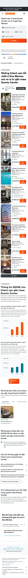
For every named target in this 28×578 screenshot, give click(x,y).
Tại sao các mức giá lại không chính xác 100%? (13, 573)
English (16, 9)
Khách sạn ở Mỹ (19, 548)
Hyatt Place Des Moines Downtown (19, 207)
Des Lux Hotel (16, 241)
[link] (14, 381)
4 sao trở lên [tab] (5, 401)
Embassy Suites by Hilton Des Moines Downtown (17, 114)
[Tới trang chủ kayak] (10, 13)
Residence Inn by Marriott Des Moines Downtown (18, 258)
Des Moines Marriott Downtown (18, 152)
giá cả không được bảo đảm (8, 562)
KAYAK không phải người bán (10, 567)
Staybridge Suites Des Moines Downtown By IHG (18, 96)
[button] (26, 9)
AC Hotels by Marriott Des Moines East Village (19, 226)
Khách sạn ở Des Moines (17, 549)
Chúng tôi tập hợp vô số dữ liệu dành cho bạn (12, 570)
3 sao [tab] (13, 401)
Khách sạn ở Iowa (7, 549)
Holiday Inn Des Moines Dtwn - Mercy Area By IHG (18, 169)
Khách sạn (17, 547)
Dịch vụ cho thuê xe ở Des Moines (12, 535)
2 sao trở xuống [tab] (22, 401)
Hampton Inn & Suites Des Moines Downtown (18, 133)
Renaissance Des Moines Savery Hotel (18, 188)
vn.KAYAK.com (10, 547)
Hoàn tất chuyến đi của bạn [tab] (10, 524)
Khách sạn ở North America (9, 548)
